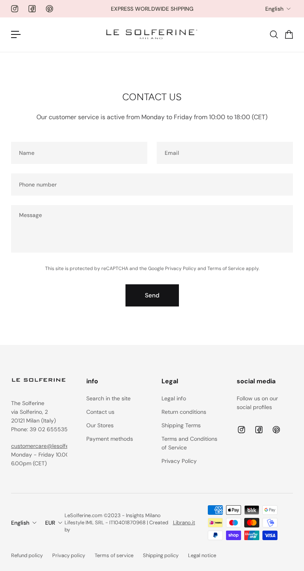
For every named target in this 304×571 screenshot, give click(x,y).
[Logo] (152, 35)
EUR (50, 522)
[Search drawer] (273, 34)
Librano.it (184, 522)
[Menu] (16, 34)
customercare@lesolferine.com (51, 445)
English (274, 8)
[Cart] (288, 34)
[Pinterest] (49, 8)
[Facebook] (32, 8)
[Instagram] (14, 8)
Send (152, 295)
